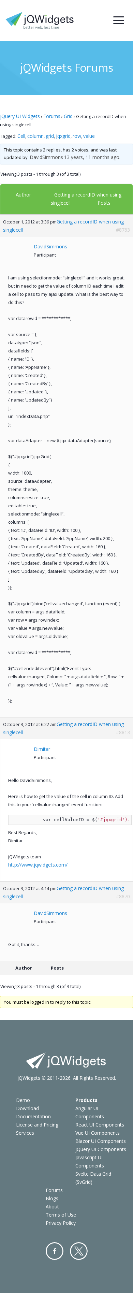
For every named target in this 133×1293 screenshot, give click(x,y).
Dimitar (42, 749)
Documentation (33, 1116)
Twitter (79, 1251)
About (52, 1206)
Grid (68, 116)
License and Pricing (37, 1124)
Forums (51, 116)
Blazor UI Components (100, 1141)
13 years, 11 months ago (91, 157)
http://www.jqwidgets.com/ (38, 864)
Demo (23, 1100)
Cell (21, 136)
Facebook (54, 1251)
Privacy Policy (61, 1223)
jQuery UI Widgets (20, 116)
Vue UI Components (97, 1133)
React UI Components (99, 1124)
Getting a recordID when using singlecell (63, 225)
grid (50, 136)
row (77, 136)
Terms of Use (61, 1214)
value (89, 136)
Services (25, 1133)
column (35, 136)
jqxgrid (63, 136)
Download (27, 1108)
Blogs (52, 1198)
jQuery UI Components (100, 1149)
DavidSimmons (46, 157)
